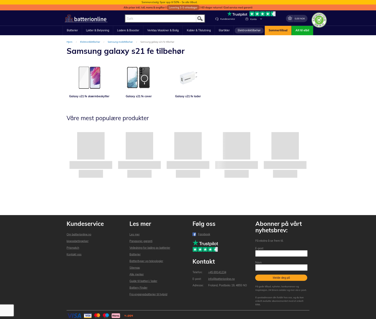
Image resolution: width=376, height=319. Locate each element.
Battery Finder (138, 287)
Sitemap (134, 267)
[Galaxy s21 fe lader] (188, 77)
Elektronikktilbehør (90, 41)
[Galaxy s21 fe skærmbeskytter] (89, 77)
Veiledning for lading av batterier (149, 248)
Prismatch (73, 248)
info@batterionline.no (221, 279)
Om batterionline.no (79, 234)
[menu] (188, 30)
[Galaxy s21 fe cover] (138, 77)
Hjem (70, 41)
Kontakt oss (74, 254)
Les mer (134, 234)
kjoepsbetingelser (78, 241)
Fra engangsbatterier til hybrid (148, 294)
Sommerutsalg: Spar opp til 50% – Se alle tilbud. (169, 2)
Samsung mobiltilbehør (120, 41)
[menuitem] (72, 30)
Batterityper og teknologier (146, 261)
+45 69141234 (217, 272)
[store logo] (86, 18)
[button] (261, 19)
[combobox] (165, 18)
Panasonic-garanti (140, 241)
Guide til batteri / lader (143, 281)
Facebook (204, 234)
